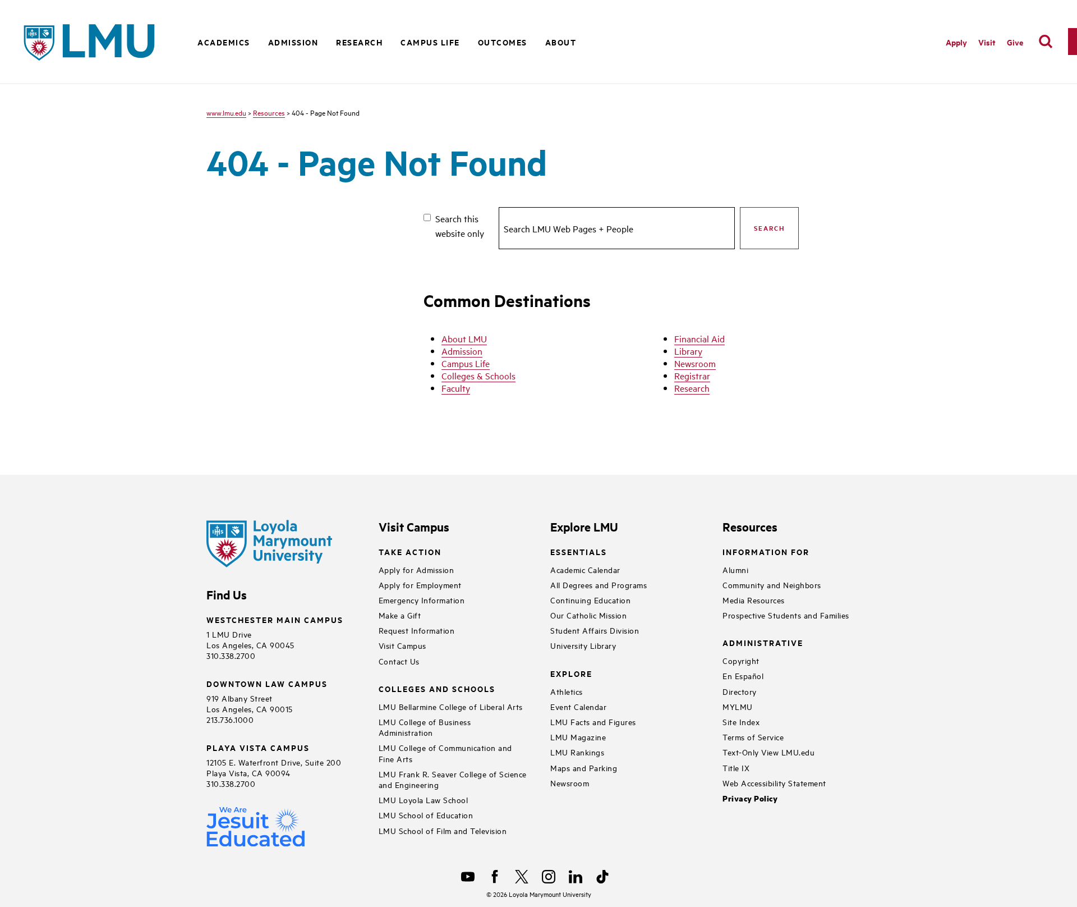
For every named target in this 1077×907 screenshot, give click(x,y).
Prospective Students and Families (785, 615)
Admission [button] (293, 42)
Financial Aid (699, 338)
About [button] (561, 42)
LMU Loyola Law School (423, 799)
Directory (739, 691)
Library (688, 351)
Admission (461, 351)
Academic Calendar (585, 569)
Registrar (692, 375)
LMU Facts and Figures (593, 721)
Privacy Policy (749, 798)
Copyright (741, 660)
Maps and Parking (583, 767)
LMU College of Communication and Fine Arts (445, 752)
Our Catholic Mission (588, 615)
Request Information (417, 630)
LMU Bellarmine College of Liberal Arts (451, 706)
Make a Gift (400, 615)
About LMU (464, 338)
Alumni (735, 569)
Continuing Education (590, 599)
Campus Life (465, 363)
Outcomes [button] (502, 42)
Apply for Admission (416, 569)
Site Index (741, 721)
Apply (956, 42)
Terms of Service (753, 736)
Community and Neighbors (771, 584)
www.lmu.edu (226, 112)
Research (692, 388)
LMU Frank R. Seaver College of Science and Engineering (453, 779)
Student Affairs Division (594, 630)
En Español (742, 675)
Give (1015, 42)
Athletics (566, 691)
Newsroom (695, 363)
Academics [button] (223, 42)
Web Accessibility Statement (774, 782)
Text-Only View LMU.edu (768, 751)
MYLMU (737, 706)
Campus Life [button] (430, 42)
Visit (987, 42)
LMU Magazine (578, 736)
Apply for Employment (420, 584)
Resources (269, 112)
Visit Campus (402, 645)
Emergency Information (422, 599)
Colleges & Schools (478, 375)
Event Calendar (578, 706)
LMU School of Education (426, 814)
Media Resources (753, 599)
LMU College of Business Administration (425, 726)
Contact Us (399, 661)
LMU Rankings (577, 751)
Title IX (735, 767)
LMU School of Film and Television (443, 830)
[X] (521, 876)
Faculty (455, 388)
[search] (1045, 41)
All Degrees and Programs (598, 584)
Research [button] (359, 42)
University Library (583, 645)
